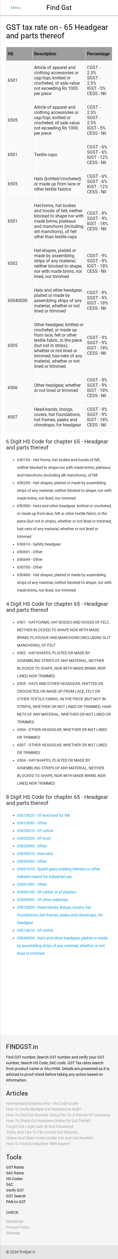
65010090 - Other (32, 823)
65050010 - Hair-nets (35, 853)
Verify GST (15, 1190)
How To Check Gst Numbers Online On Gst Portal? (48, 1121)
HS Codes (14, 1179)
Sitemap (13, 1233)
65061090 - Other (32, 884)
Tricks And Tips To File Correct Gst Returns (42, 1132)
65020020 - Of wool (33, 838)
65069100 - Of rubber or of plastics (46, 892)
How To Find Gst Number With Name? (38, 1144)
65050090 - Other (32, 861)
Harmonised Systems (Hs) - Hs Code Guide (42, 1103)
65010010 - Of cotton (35, 930)
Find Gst (59, 8)
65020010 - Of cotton (35, 830)
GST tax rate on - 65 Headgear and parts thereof (57, 31)
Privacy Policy (18, 1227)
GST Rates (15, 1167)
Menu (16, 7)
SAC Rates (15, 1173)
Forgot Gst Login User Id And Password (39, 1126)
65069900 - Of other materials (42, 899)
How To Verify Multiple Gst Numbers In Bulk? (44, 1109)
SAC (9, 1184)
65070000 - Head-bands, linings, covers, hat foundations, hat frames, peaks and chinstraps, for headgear (60, 915)
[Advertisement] (59, 995)
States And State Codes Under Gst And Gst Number (49, 1138)
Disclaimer (15, 1221)
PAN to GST (16, 1202)
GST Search (16, 1196)
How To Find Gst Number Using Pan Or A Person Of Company (58, 1115)
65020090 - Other (32, 846)
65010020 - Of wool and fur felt (43, 815)
